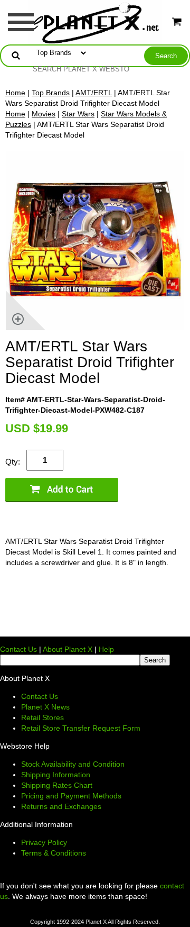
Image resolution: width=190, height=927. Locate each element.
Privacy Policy (44, 842)
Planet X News (45, 707)
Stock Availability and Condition (73, 764)
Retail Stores (42, 717)
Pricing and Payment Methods (71, 796)
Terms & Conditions (53, 853)
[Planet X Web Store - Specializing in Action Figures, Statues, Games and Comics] (95, 21)
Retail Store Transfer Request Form (80, 728)
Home (15, 92)
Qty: (12, 461)
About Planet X (67, 649)
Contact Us (18, 649)
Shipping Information (55, 774)
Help (106, 649)
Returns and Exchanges (61, 806)
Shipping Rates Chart (56, 785)
